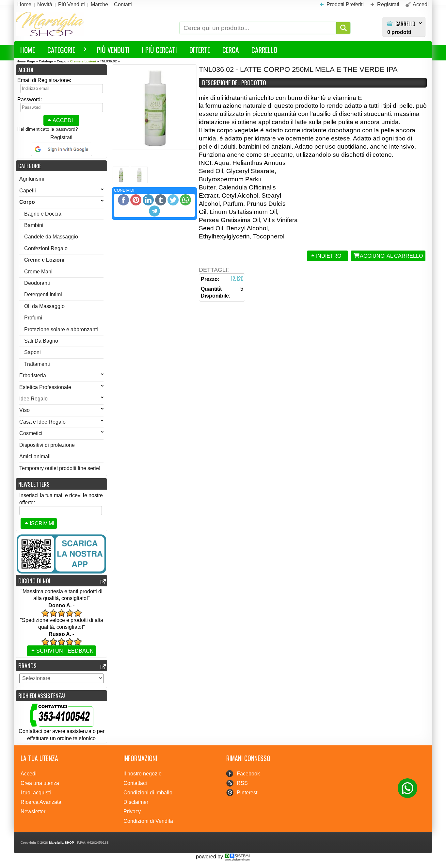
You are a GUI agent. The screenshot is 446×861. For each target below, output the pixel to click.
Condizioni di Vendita (148, 821)
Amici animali (35, 456)
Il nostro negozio (142, 773)
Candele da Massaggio (51, 236)
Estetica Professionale (45, 387)
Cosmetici (30, 433)
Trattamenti (37, 364)
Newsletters (34, 483)
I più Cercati (159, 49)
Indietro (328, 256)
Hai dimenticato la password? (47, 129)
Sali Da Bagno (41, 341)
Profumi (33, 317)
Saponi (32, 352)
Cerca (230, 49)
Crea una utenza (40, 783)
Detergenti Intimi (43, 294)
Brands (27, 665)
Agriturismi (31, 179)
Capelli (27, 190)
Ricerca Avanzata (41, 802)
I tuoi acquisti (36, 792)
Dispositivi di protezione (47, 445)
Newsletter (33, 811)
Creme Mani (38, 271)
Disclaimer (135, 802)
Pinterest (247, 792)
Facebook (248, 773)
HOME (27, 49)
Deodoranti (37, 283)
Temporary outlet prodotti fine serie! (59, 468)
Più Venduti (113, 49)
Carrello (405, 24)
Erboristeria (32, 375)
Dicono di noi (34, 580)
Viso (24, 410)
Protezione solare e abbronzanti (61, 329)
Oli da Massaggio (44, 306)
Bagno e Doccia (42, 214)
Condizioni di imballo (147, 792)
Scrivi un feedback (64, 651)
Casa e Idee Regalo (42, 422)
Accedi (63, 120)
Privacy (132, 811)
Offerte (199, 49)
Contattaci (135, 783)
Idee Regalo (33, 398)
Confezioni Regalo (46, 248)
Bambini (33, 225)
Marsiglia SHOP (61, 842)
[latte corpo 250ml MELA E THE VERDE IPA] (154, 107)
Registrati (61, 137)
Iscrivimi (42, 523)
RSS (242, 783)
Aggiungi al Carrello (391, 256)
